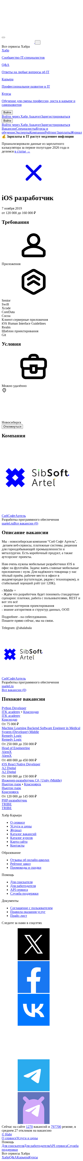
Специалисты (26, 128)
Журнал (76, 132)
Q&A (13, 1157)
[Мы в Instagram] (34, 1057)
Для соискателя (21, 882)
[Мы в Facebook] (34, 992)
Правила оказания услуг (28, 912)
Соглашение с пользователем (31, 908)
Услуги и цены (21, 826)
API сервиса (19, 889)
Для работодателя (23, 886)
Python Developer (14, 708)
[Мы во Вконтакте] (34, 1024)
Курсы (33, 1157)
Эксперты (22, 132)
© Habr (7, 1134)
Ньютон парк (11, 784)
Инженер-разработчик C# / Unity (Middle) (32, 780)
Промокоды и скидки (25, 867)
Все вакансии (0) (26, 523)
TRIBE (7, 804)
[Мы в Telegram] (34, 1090)
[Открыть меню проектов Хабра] (3, 37)
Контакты (17, 845)
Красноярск (32, 784)
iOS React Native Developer (21, 764)
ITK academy (11, 712)
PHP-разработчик (14, 800)
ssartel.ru (8, 523)
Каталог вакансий (23, 834)
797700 (56, 1126)
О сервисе (17, 822)
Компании (37, 132)
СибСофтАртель (14, 516)
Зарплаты (64, 132)
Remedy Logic (12, 735)
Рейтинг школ (20, 864)
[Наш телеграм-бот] (34, 1123)
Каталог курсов (21, 838)
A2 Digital (9, 768)
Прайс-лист (18, 915)
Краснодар (31, 712)
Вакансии (9, 128)
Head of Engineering (16, 748)
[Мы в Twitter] (34, 959)
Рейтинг (51, 132)
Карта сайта (18, 841)
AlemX (7, 752)
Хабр (5, 1157)
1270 (29, 1126)
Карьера (23, 1157)
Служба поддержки (24, 893)
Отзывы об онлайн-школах (29, 860)
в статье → (22, 151)
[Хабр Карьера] (18, 42)
